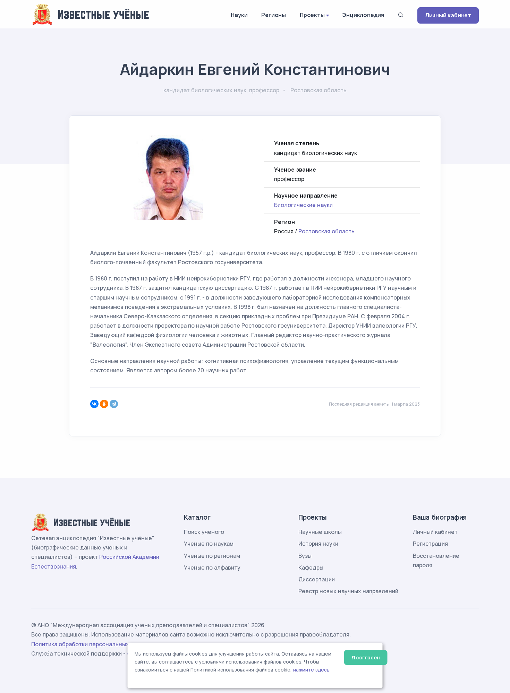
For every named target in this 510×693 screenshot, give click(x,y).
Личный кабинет (448, 15)
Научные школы (320, 532)
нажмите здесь (311, 670)
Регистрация (430, 543)
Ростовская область (326, 231)
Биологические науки (303, 205)
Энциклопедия (363, 15)
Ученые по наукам (208, 543)
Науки (239, 15)
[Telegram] (114, 404)
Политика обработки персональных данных (91, 644)
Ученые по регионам (212, 556)
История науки (318, 543)
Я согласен (366, 657)
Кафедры (310, 567)
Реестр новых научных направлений (348, 591)
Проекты (312, 15)
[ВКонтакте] (94, 404)
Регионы (273, 15)
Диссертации (316, 579)
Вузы (305, 556)
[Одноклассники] (104, 404)
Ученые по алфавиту (212, 567)
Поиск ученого (204, 532)
